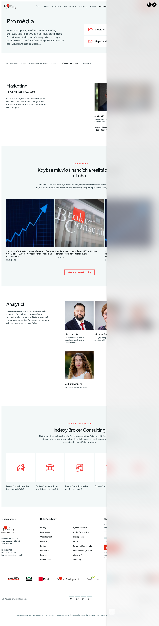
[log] (133, 309)
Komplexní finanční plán (83, 546)
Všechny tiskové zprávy (79, 272)
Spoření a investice (81, 532)
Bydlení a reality (80, 527)
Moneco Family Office (82, 550)
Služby (43, 527)
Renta (75, 541)
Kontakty (87, 63)
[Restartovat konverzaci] (149, 4)
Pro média (44, 550)
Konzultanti (45, 532)
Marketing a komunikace (15, 63)
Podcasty (77, 560)
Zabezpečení (78, 537)
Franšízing (44, 541)
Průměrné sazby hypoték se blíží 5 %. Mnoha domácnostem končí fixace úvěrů (76, 252)
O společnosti (46, 537)
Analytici (54, 63)
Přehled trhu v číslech (71, 63)
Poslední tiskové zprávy (38, 63)
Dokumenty (45, 560)
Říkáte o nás (78, 555)
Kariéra (43, 546)
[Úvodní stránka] (10, 6)
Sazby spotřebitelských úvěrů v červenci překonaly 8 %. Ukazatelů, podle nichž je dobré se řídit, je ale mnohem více (30, 253)
